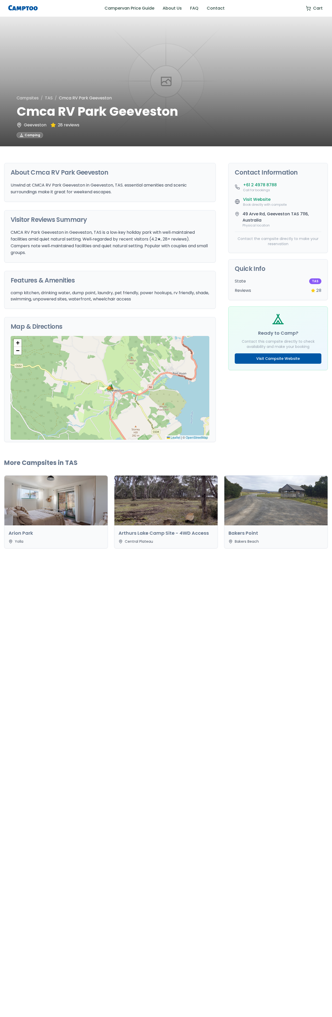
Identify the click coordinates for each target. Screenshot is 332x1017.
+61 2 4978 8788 (260, 185)
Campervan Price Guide (129, 8)
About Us (172, 8)
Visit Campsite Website (278, 358)
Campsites (28, 98)
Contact (216, 8)
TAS (49, 98)
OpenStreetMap (197, 437)
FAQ (194, 8)
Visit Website (257, 199)
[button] (110, 388)
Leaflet (175, 437)
